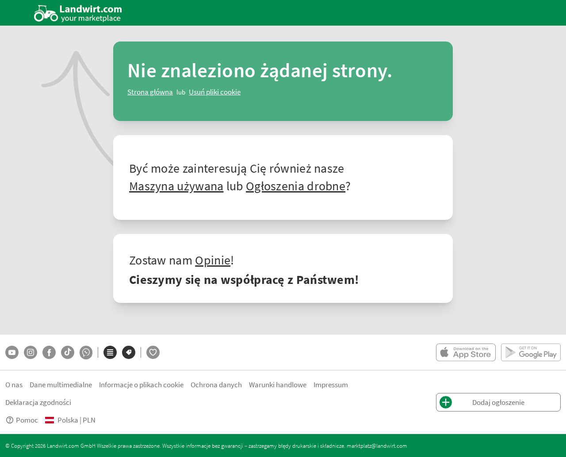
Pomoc (27, 420)
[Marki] (128, 352)
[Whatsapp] (86, 352)
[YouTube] (12, 352)
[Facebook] (49, 352)
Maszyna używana (176, 185)
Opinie (212, 259)
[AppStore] (466, 352)
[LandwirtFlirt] (153, 352)
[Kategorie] (110, 352)
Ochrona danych (216, 384)
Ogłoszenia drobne (295, 185)
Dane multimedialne (61, 384)
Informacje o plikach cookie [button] (141, 384)
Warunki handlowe (277, 384)
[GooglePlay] (531, 352)
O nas (14, 384)
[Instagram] (30, 352)
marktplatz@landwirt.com (377, 445)
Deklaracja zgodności (38, 402)
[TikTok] (67, 352)
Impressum (331, 384)
